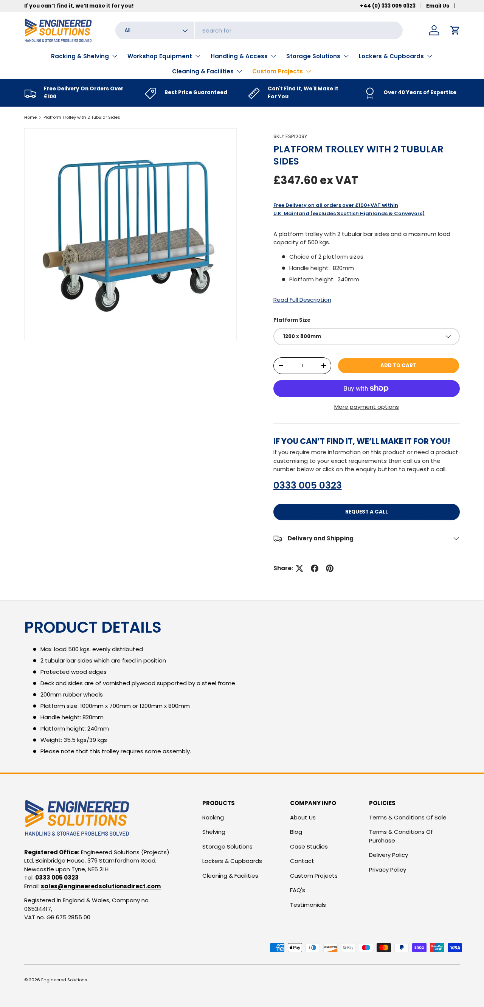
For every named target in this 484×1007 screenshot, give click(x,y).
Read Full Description (302, 300)
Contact (302, 861)
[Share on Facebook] (314, 568)
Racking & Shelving (80, 56)
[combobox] (259, 30)
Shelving (213, 832)
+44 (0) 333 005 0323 (388, 5)
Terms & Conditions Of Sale (408, 817)
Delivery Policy (388, 855)
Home (30, 117)
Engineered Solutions (64, 980)
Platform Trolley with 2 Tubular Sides (81, 117)
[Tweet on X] (299, 568)
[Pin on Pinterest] (329, 568)
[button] (455, 30)
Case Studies (309, 846)
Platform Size (291, 320)
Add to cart (398, 365)
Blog (296, 832)
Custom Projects (277, 71)
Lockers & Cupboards (391, 56)
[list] (130, 234)
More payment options (366, 407)
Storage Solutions (313, 56)
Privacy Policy (387, 870)
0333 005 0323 (307, 485)
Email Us (437, 5)
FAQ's (297, 890)
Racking (213, 817)
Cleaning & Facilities (203, 71)
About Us (303, 817)
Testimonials (308, 905)
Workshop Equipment (159, 56)
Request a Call (366, 511)
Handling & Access (239, 56)
